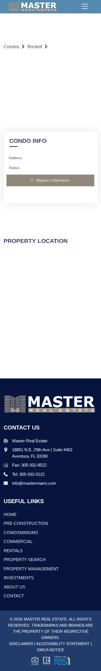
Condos (11, 46)
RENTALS (13, 550)
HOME (10, 514)
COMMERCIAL (18, 541)
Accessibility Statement (62, 643)
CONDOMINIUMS (21, 532)
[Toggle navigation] (85, 6)
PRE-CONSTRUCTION (26, 523)
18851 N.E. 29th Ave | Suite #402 (42, 449)
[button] (50, 660)
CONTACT (14, 595)
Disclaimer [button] (21, 643)
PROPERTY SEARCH (25, 559)
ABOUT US (14, 587)
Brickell (34, 46)
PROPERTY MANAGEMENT (31, 568)
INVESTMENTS (19, 577)
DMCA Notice (50, 650)
